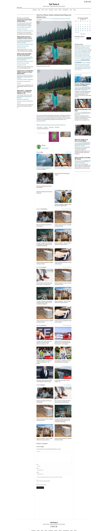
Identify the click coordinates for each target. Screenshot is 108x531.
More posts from (45, 148)
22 (89, 28)
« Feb (81, 33)
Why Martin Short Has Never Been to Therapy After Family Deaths (44, 380)
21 (87, 28)
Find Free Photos (39, 127)
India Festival (84, 112)
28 (87, 30)
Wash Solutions (85, 68)
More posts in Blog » (68, 152)
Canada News (19, 24)
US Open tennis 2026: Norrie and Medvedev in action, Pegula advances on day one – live (44, 342)
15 (89, 26)
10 (78, 26)
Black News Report (78, 144)
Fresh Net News (26, 40)
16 (75, 28)
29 (89, 30)
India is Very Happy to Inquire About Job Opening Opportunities (63, 205)
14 (87, 26)
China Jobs (79, 49)
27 (85, 30)
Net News (27, 41)
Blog (18, 23)
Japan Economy (85, 56)
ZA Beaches (79, 69)
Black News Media (79, 143)
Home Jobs (80, 52)
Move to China (84, 62)
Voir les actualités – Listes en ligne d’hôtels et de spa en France (63, 243)
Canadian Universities (26, 81)
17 (78, 28)
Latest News (19, 41)
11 (80, 26)
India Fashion (79, 53)
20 (85, 28)
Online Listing (51, 127)
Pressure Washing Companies (82, 88)
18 (80, 28)
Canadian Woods (23, 25)
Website (38, 472)
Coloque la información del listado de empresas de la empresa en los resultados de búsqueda (44, 244)
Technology (51, 9)
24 (78, 30)
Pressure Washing (87, 65)
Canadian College (20, 30)
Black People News (84, 144)
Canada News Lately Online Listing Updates (24, 20)
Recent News (24, 42)
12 (82, 26)
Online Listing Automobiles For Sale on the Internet (24, 54)
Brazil (46, 9)
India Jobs (86, 55)
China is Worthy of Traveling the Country (62, 174)
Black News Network (86, 143)
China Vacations (78, 51)
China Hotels (86, 160)
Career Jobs (86, 48)
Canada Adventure (22, 23)
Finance (59, 9)
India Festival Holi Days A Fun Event (63, 168)
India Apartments (85, 52)
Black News (84, 142)
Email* (37, 468)
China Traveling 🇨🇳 (84, 161)
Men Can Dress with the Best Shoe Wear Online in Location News (44, 283)
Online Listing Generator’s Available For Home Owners (24, 37)
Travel (71, 9)
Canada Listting (28, 23)
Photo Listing (57, 127)
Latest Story (29, 25)
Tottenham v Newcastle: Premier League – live (62, 380)
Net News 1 (54, 4)
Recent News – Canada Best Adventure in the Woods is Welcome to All (24, 92)
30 (75, 32)
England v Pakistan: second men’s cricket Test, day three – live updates (44, 362)
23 (75, 30)
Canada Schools (24, 24)
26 (82, 30)
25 (80, 30)
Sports (39, 9)
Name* (38, 464)
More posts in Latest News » (67, 267)
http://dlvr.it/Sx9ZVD (41, 120)
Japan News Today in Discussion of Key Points (44, 192)
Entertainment (65, 9)
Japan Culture (80, 56)
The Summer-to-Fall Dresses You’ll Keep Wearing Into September (63, 361)
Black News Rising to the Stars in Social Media (44, 186)
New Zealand (19, 47)
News (43, 9)
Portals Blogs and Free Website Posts (42, 128)
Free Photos (46, 127)
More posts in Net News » (67, 384)
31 (78, 32)
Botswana (35, 9)
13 (85, 26)
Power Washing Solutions (83, 87)
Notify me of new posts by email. (42, 484)
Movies (55, 9)
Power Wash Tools (81, 65)
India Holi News (81, 55)
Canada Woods (21, 96)
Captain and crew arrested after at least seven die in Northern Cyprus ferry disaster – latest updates (63, 342)
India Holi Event (79, 113)
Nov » (84, 33)
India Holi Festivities (85, 113)
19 (82, 28)
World (74, 9)
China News (84, 49)
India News (31, 40)
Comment (38, 451)
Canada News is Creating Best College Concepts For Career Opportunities (25, 72)
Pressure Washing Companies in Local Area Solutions (44, 168)
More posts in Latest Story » (67, 325)
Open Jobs (83, 64)
